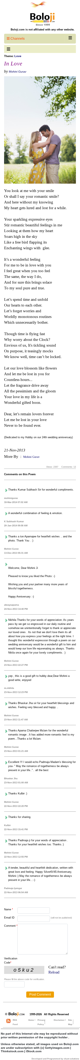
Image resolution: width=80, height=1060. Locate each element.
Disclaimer (59, 1020)
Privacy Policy (41, 1022)
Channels (17, 38)
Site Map (70, 1022)
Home (31, 1020)
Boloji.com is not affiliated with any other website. (42, 29)
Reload (53, 972)
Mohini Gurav (17, 71)
